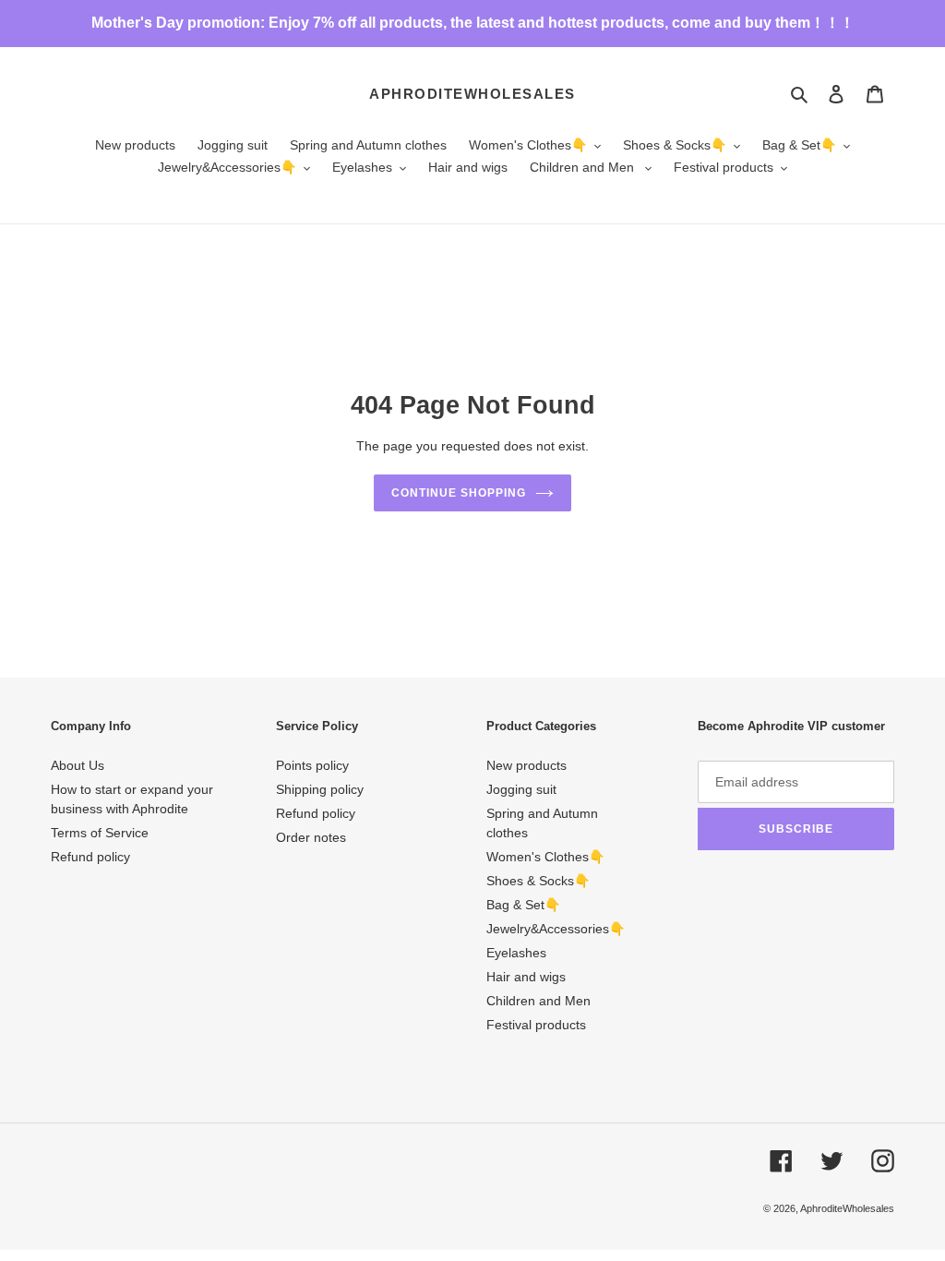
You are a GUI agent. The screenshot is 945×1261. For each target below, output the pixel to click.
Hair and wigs (526, 976)
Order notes (311, 837)
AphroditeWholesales (472, 94)
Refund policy (90, 856)
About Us (77, 765)
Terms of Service (100, 832)
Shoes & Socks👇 (538, 880)
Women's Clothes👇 (545, 856)
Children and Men (538, 1000)
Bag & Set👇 (523, 904)
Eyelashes (516, 952)
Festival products (536, 1024)
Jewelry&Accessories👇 (555, 928)
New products (526, 765)
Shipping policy (320, 789)
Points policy (312, 765)
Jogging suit (521, 789)
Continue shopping (458, 492)
